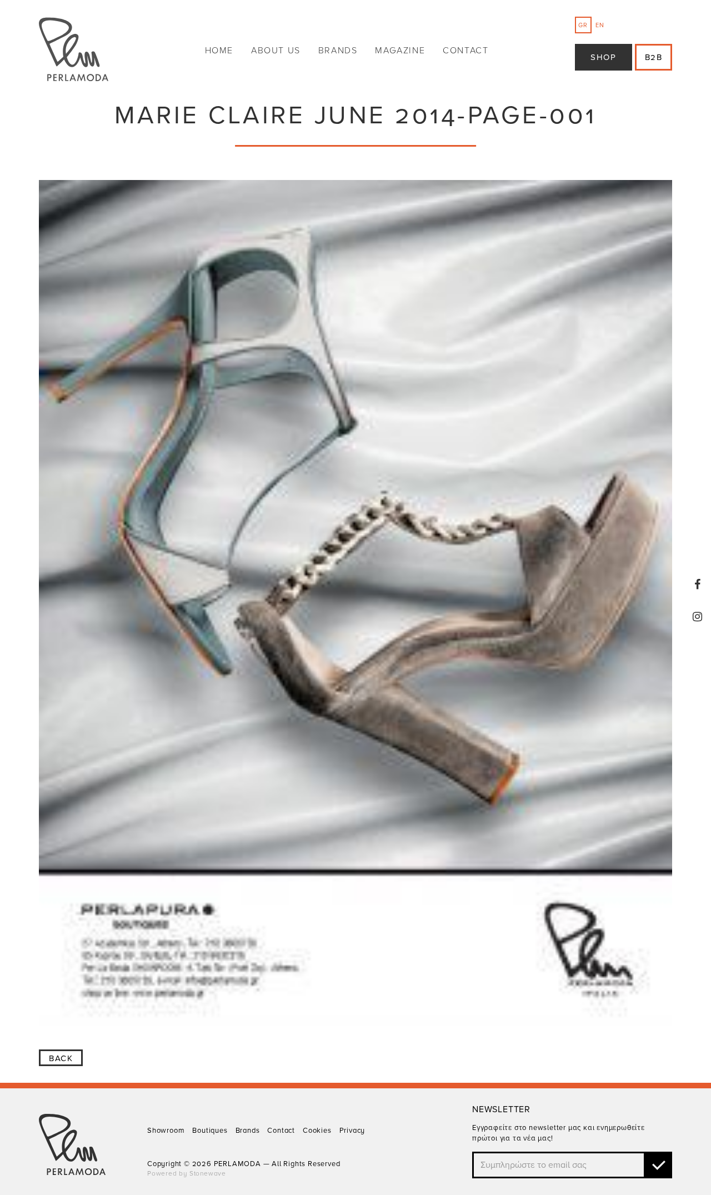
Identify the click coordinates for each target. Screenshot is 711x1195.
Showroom (165, 1130)
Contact (465, 50)
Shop (603, 57)
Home (219, 50)
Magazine (400, 50)
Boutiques (209, 1130)
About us (276, 50)
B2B (654, 57)
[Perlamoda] (73, 50)
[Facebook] (697, 584)
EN (599, 25)
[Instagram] (697, 616)
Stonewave (207, 1173)
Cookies (317, 1130)
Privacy (352, 1130)
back (61, 1058)
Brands (338, 50)
